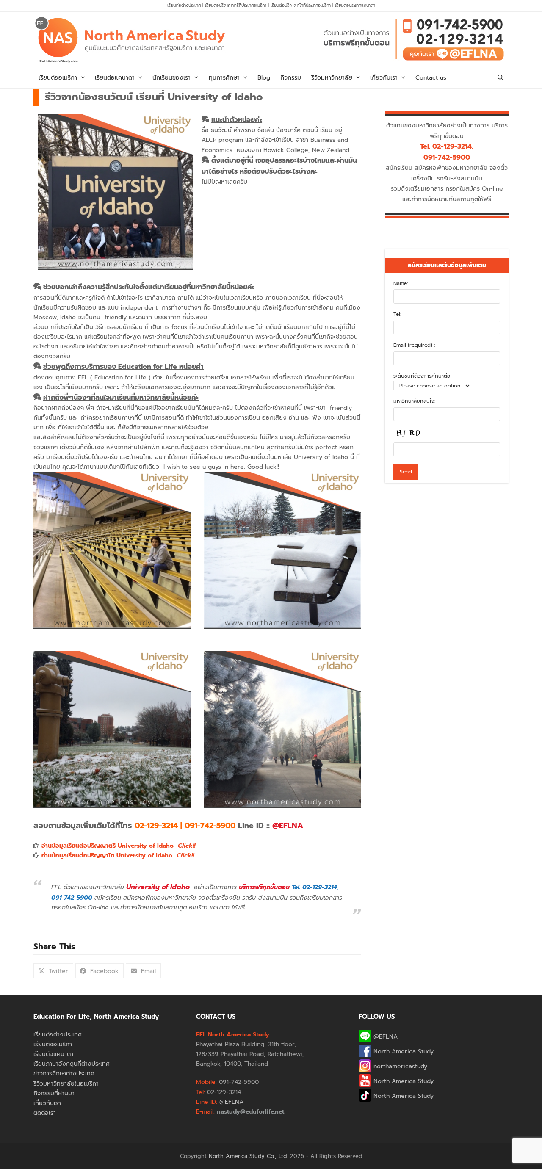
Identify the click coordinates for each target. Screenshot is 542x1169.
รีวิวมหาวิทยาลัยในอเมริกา (66, 1083)
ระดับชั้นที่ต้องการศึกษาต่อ (421, 376)
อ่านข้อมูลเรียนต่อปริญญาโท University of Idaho (117, 855)
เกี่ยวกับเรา (47, 1103)
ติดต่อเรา (44, 1112)
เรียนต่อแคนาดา (53, 1054)
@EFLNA (384, 1036)
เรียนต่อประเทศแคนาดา (355, 5)
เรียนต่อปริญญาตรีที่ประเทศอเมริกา (236, 5)
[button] (500, 77)
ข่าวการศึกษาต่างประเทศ (63, 1073)
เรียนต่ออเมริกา (52, 1044)
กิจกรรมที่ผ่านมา (54, 1093)
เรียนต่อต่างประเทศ (184, 5)
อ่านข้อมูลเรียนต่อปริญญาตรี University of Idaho (118, 845)
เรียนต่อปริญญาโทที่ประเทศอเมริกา (301, 5)
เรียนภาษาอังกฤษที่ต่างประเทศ (71, 1063)
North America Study (402, 1051)
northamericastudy (399, 1066)
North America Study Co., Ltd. (248, 1156)
